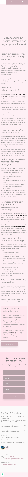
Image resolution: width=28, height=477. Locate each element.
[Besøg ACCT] (3, 448)
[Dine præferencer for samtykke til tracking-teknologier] (2, 474)
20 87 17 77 (11, 457)
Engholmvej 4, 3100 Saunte (9, 464)
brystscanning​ (19, 215)
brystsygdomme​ (19, 226)
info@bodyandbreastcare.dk (14, 459)
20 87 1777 (14, 332)
